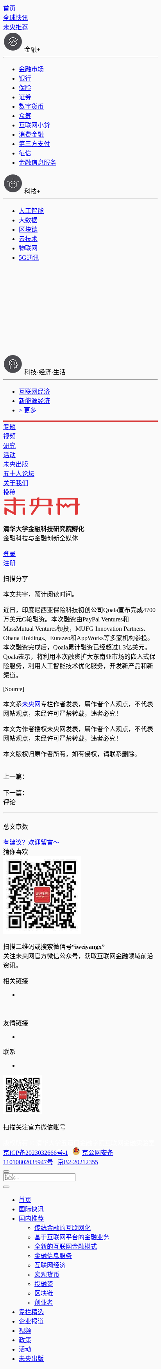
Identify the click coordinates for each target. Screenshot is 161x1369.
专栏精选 (31, 1312)
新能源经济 (34, 401)
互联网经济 (34, 391)
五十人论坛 (18, 473)
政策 (25, 1340)
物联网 (28, 248)
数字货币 (31, 106)
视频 (9, 436)
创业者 (43, 1302)
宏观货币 (46, 1274)
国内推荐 (31, 1218)
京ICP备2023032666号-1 (35, 1152)
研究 (9, 445)
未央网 (31, 704)
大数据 (28, 220)
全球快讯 (15, 17)
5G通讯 (29, 257)
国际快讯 (31, 1209)
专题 (9, 427)
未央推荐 (15, 27)
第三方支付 (34, 144)
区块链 (28, 229)
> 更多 (27, 410)
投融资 (43, 1284)
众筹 (25, 116)
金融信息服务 (37, 162)
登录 (9, 554)
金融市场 (31, 69)
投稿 (9, 492)
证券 (25, 97)
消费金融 (31, 134)
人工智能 (31, 211)
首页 (9, 8)
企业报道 (31, 1321)
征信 (25, 153)
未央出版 (15, 464)
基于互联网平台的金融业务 (71, 1237)
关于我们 (15, 483)
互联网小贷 (34, 125)
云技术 (28, 239)
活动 (9, 455)
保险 (25, 87)
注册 (9, 563)
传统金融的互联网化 (62, 1228)
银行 (25, 78)
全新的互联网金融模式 (65, 1246)
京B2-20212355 (77, 1162)
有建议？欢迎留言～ (31, 842)
